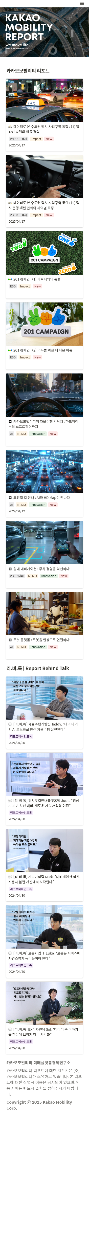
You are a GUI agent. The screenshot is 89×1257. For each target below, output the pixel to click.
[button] (82, 3)
